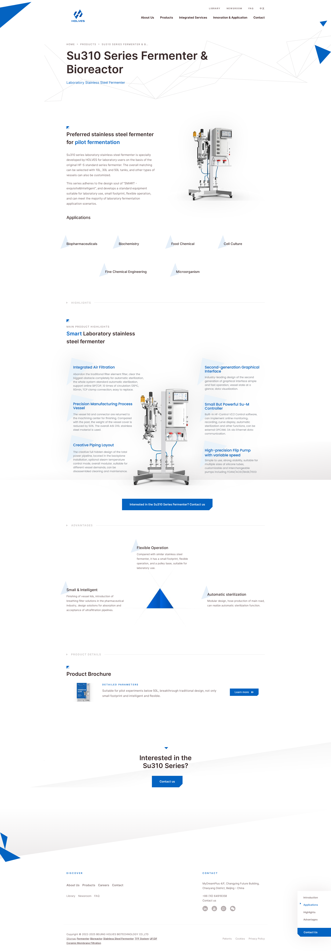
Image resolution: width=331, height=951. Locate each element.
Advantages (310, 919)
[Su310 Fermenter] (81, 692)
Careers (103, 885)
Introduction (310, 897)
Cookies (240, 938)
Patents (227, 938)
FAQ (251, 8)
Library (214, 8)
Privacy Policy (257, 938)
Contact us (167, 781)
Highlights (309, 912)
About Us (147, 17)
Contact (259, 17)
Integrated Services (193, 17)
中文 (262, 8)
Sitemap (71, 938)
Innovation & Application (230, 17)
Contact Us (310, 932)
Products (166, 17)
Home (70, 44)
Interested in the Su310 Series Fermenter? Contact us (167, 504)
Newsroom (234, 8)
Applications (310, 904)
